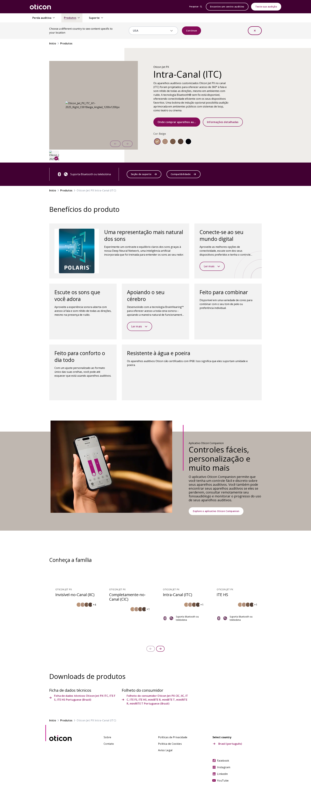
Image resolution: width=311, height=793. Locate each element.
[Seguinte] (127, 144)
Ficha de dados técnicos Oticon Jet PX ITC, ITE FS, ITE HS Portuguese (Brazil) (84, 697)
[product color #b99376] (157, 141)
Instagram (223, 767)
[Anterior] (115, 144)
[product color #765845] (173, 141)
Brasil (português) (230, 744)
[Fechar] (255, 30)
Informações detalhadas (223, 122)
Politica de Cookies (170, 744)
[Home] (40, 6)
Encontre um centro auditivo (227, 6)
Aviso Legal (165, 750)
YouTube (223, 780)
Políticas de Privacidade (172, 737)
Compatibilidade (180, 174)
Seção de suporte (141, 174)
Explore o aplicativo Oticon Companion (216, 511)
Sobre (107, 737)
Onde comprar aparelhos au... (177, 122)
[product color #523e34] (180, 141)
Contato (109, 744)
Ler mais (209, 266)
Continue (191, 30)
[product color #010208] (188, 141)
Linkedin (222, 774)
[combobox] (151, 31)
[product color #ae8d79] (165, 141)
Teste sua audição (266, 6)
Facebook (223, 760)
